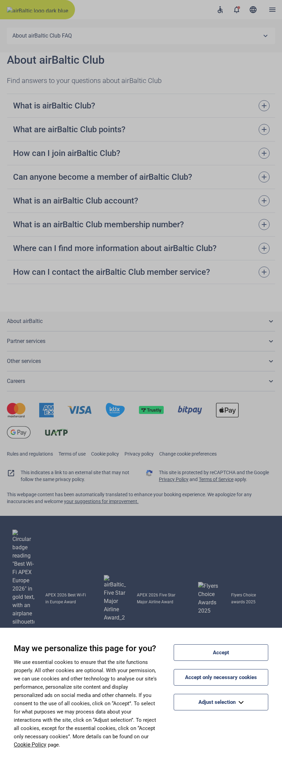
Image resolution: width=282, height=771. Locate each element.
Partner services (26, 341)
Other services (24, 361)
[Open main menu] (272, 10)
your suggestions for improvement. (101, 501)
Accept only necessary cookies (221, 677)
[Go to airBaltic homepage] (37, 9)
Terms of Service (216, 479)
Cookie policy (105, 454)
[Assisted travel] (220, 10)
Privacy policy (139, 454)
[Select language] (253, 10)
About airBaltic (25, 321)
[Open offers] (236, 10)
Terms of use (72, 454)
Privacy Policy (173, 479)
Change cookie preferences (188, 454)
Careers (16, 381)
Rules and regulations (30, 454)
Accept (221, 652)
